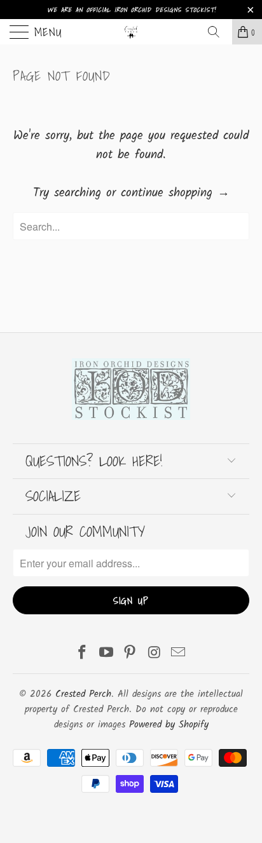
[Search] (218, 31)
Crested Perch (83, 694)
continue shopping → (175, 193)
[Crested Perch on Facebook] (82, 654)
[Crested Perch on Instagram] (154, 654)
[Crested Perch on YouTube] (106, 654)
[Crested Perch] (131, 31)
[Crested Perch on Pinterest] (130, 654)
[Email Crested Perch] (178, 654)
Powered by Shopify (169, 724)
